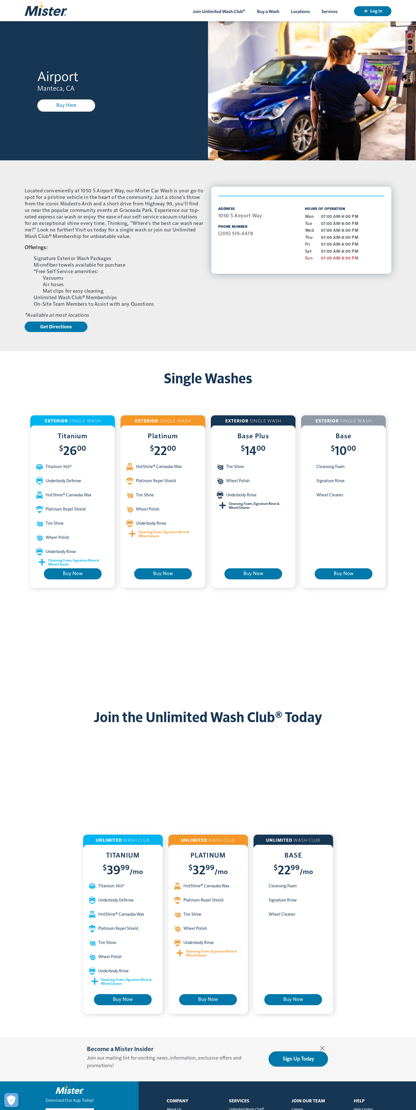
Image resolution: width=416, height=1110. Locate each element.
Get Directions (56, 326)
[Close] (322, 1048)
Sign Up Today (298, 1059)
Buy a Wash (268, 11)
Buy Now (73, 573)
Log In (376, 11)
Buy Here (66, 105)
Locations (300, 11)
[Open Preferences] (11, 1100)
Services (329, 11)
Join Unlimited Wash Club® (219, 11)
